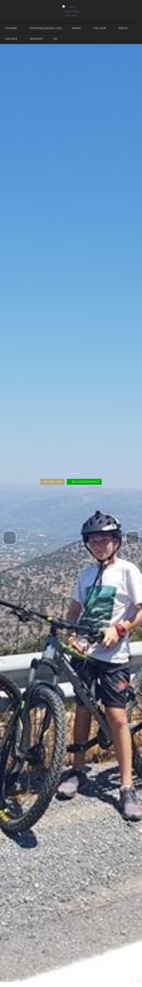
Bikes (76, 28)
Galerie (11, 38)
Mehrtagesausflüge (46, 28)
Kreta (123, 28)
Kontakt (36, 38)
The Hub (99, 28)
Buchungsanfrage (85, 481)
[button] (9, 538)
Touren (11, 28)
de (55, 38)
